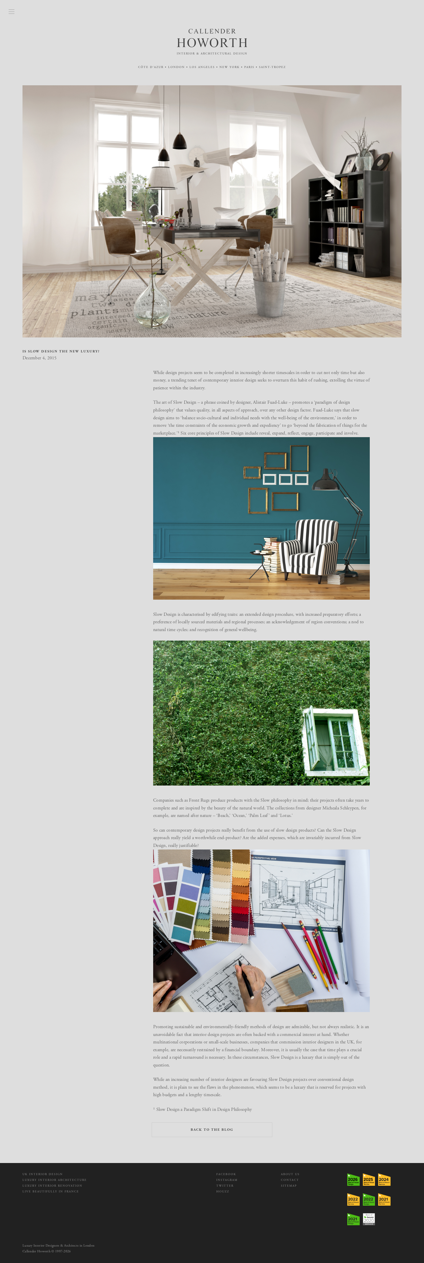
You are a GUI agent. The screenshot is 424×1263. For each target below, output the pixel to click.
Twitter (225, 1186)
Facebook (226, 1174)
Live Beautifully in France (50, 1192)
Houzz (222, 1192)
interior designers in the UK (328, 1042)
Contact (290, 1180)
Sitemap (289, 1186)
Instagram (227, 1180)
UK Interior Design (42, 1174)
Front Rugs (199, 800)
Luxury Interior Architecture (54, 1180)
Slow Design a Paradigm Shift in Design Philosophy (204, 1110)
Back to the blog (212, 1130)
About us (290, 1174)
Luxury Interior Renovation (52, 1186)
